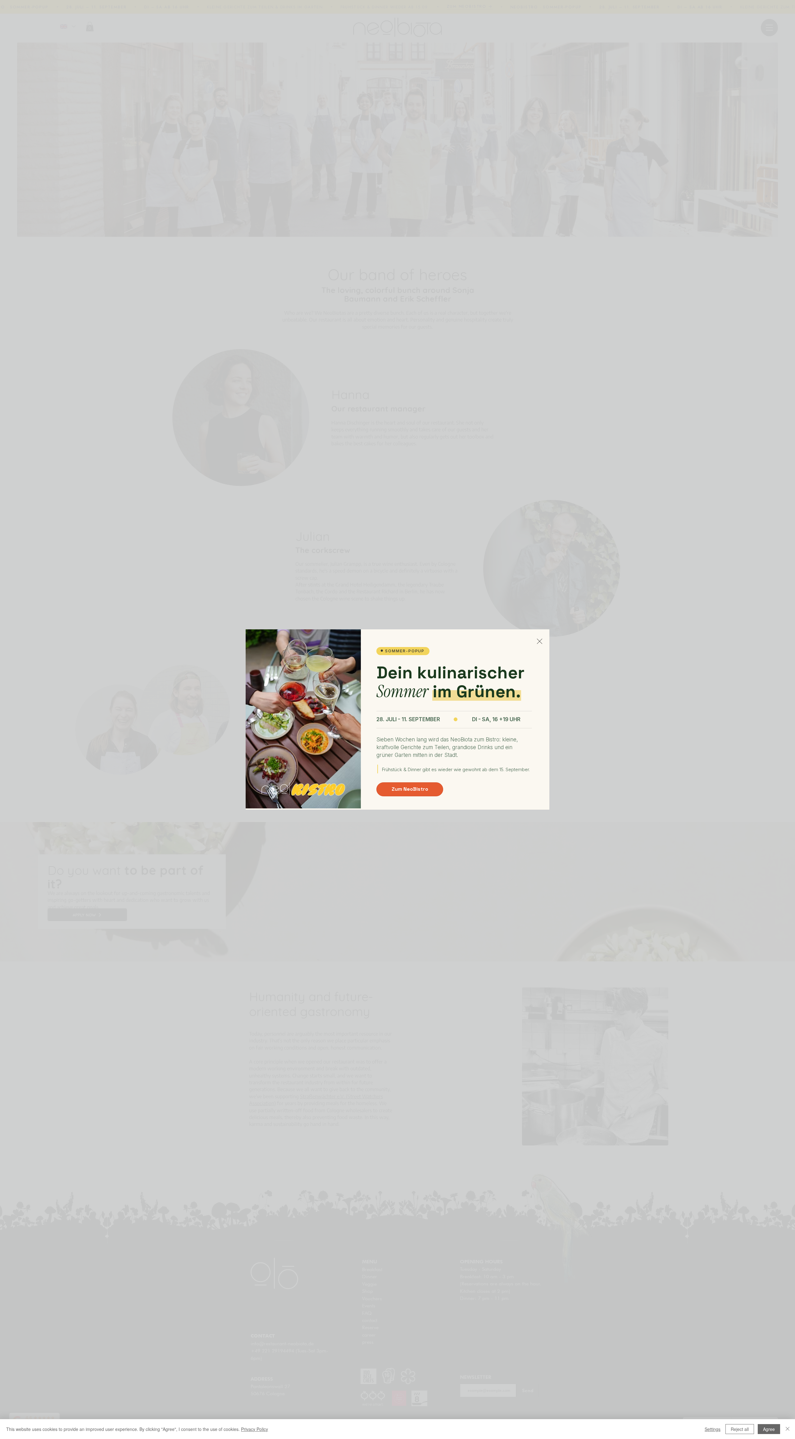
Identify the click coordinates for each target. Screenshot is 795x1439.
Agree (769, 1429)
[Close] (787, 1429)
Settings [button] (712, 1429)
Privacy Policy (254, 1429)
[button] (539, 641)
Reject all (740, 1429)
